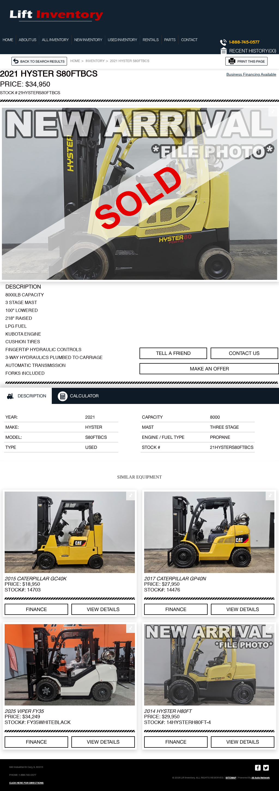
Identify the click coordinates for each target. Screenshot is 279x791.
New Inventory (88, 40)
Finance (36, 609)
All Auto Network (260, 777)
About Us (27, 40)
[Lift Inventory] (55, 15)
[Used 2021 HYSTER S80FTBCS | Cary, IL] (139, 194)
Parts (169, 40)
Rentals (151, 40)
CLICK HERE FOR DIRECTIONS (26, 782)
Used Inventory (122, 40)
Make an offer (209, 369)
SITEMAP (231, 777)
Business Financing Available (251, 74)
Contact (189, 40)
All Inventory (55, 40)
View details (103, 609)
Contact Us (244, 353)
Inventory (95, 61)
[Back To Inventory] (40, 61)
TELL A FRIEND (173, 353)
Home (8, 40)
